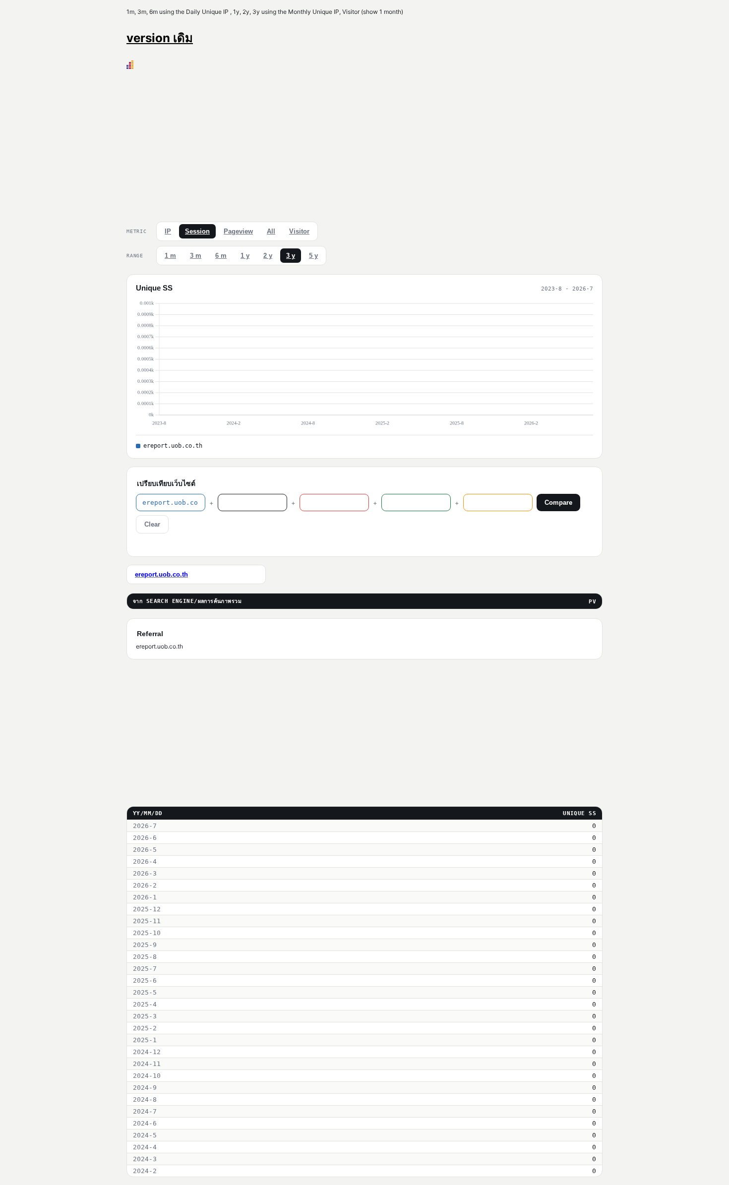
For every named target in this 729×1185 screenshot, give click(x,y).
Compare (558, 502)
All (271, 231)
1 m (170, 255)
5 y (313, 255)
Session (197, 231)
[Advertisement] (364, 143)
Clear (152, 524)
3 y (290, 255)
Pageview (238, 231)
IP (168, 231)
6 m (221, 255)
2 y (267, 255)
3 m (195, 255)
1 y (245, 255)
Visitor (299, 231)
